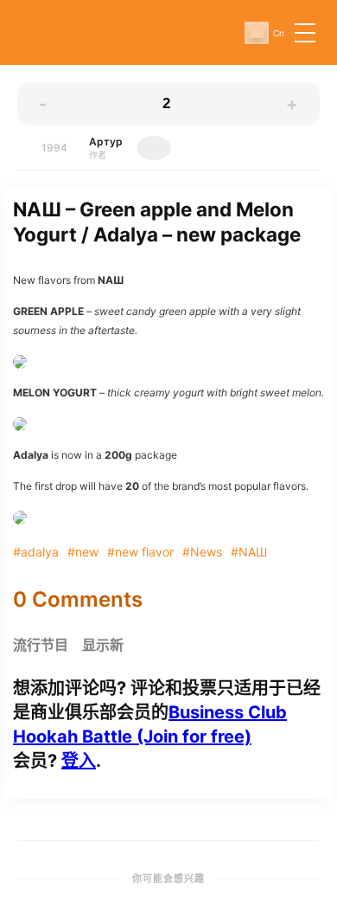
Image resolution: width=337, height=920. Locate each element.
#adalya (36, 551)
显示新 (103, 645)
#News (202, 551)
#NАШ (249, 551)
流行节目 (40, 645)
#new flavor (140, 551)
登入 (78, 760)
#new (83, 551)
